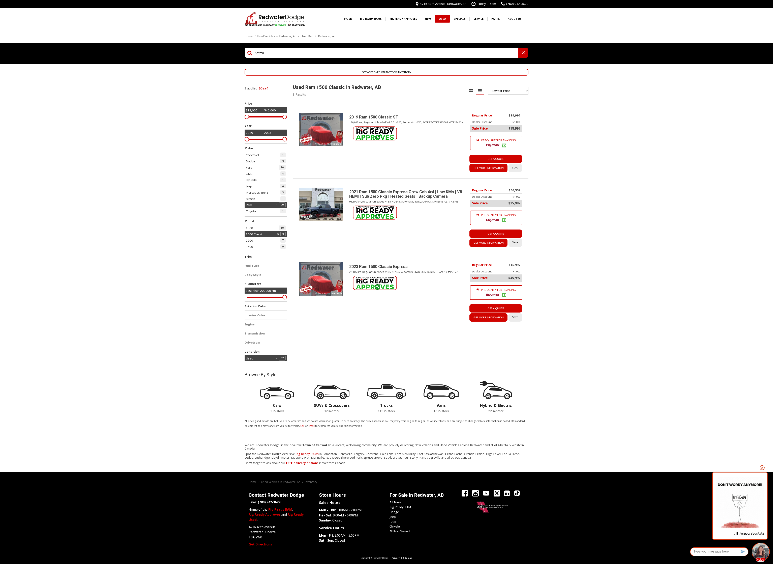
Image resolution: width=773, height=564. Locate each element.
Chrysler (395, 526)
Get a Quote (496, 159)
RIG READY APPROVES (403, 19)
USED (442, 19)
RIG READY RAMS (371, 19)
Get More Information (488, 168)
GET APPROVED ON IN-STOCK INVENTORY (386, 72)
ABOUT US (515, 19)
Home (348, 19)
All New (395, 502)
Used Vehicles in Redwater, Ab (277, 36)
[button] (496, 143)
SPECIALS (460, 19)
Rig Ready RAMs (307, 454)
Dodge (394, 512)
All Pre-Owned (400, 531)
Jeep (393, 517)
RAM (393, 521)
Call (302, 426)
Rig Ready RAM (400, 507)
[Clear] (263, 88)
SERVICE (478, 19)
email (311, 426)
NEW (428, 19)
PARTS (495, 19)
